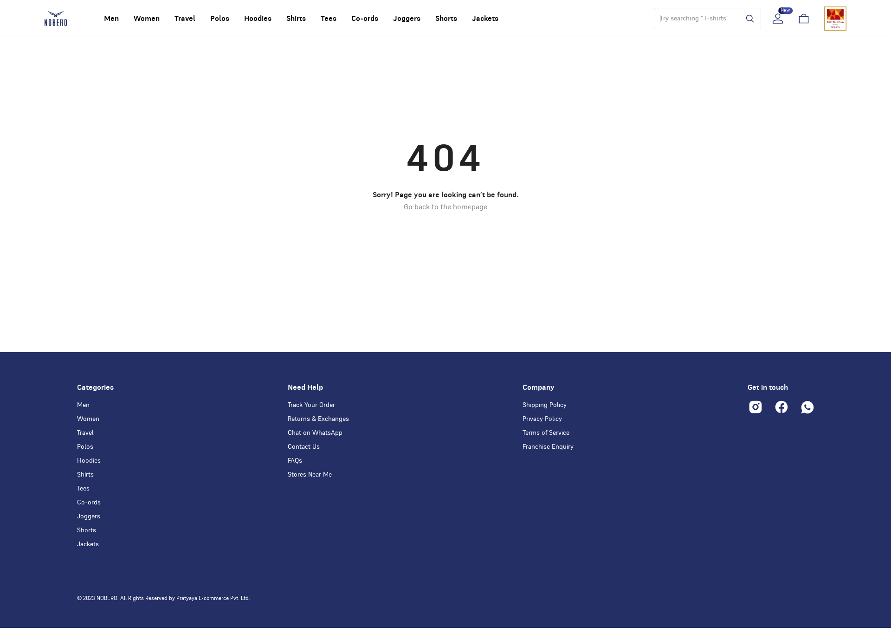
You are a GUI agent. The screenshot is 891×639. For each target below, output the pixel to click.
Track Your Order (311, 405)
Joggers (88, 516)
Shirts (85, 474)
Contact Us (304, 447)
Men (83, 405)
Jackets (88, 544)
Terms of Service (546, 433)
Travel (85, 433)
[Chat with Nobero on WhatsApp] (807, 406)
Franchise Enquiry (548, 447)
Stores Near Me (310, 474)
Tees (83, 488)
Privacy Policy (542, 419)
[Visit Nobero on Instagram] (755, 406)
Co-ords (89, 502)
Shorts (86, 530)
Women (88, 419)
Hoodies (89, 461)
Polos (85, 447)
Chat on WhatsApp (315, 433)
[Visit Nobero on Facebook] (781, 406)
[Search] (747, 18)
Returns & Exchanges (318, 419)
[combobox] (695, 18)
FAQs (295, 461)
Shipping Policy (545, 405)
